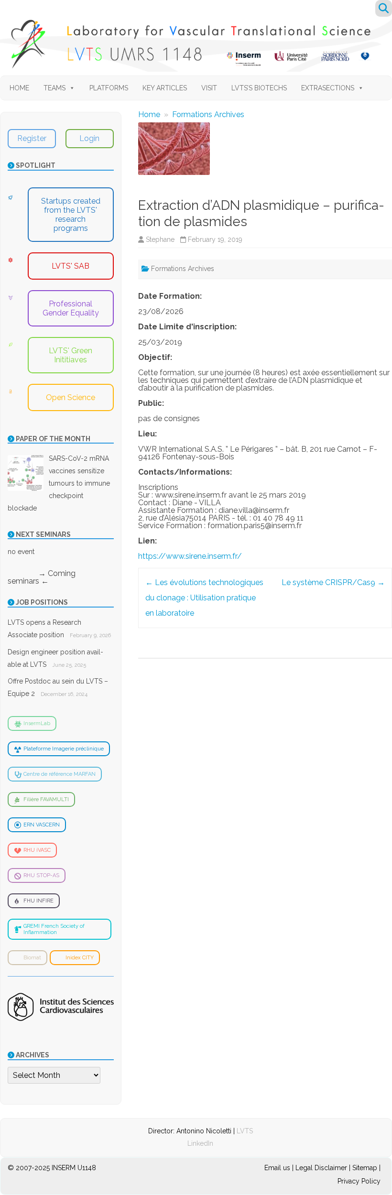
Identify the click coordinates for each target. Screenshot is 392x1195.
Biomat (32, 958)
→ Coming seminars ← (42, 577)
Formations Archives (208, 114)
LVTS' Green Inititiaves (70, 355)
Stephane (160, 239)
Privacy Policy (359, 1181)
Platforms (108, 88)
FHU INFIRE (38, 901)
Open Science (70, 397)
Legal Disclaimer (321, 1168)
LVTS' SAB (70, 266)
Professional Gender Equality (71, 308)
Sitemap (364, 1168)
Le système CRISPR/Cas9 (333, 582)
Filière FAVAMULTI (46, 799)
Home (19, 88)
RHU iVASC (37, 850)
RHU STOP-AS (41, 875)
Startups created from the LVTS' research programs (70, 214)
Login (89, 138)
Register (31, 138)
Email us (278, 1168)
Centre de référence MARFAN (59, 774)
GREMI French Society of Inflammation (54, 929)
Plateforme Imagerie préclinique (63, 749)
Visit (209, 88)
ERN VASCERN (41, 825)
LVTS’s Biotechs (259, 88)
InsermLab (36, 723)
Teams (54, 88)
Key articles (164, 88)
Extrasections (327, 88)
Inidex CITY (79, 958)
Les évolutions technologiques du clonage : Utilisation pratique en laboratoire (204, 598)
